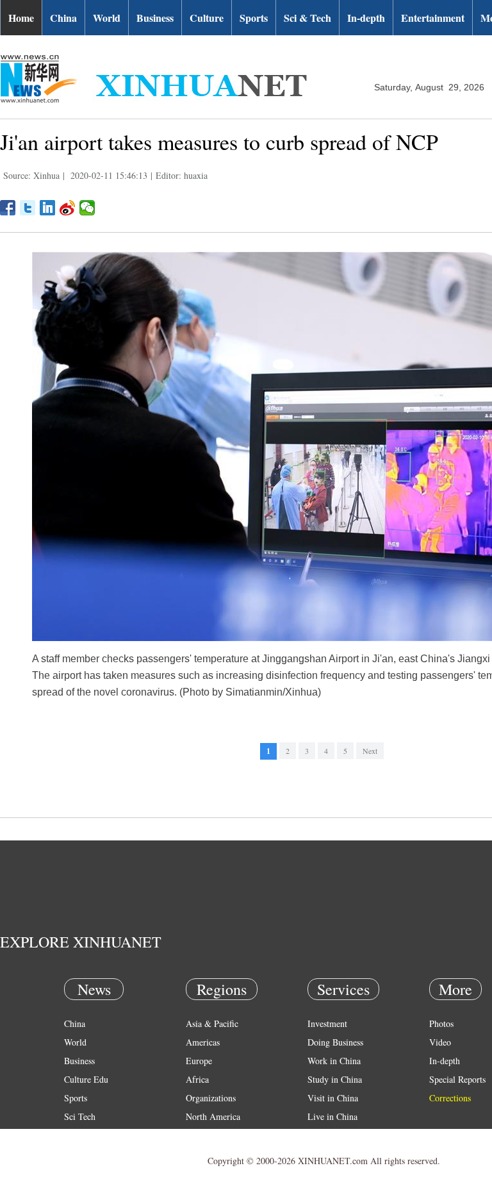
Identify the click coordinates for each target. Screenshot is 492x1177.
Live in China (332, 1116)
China (63, 17)
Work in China (334, 1061)
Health (76, 1135)
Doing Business (335, 1042)
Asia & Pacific (212, 1023)
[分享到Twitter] (28, 207)
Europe (199, 1061)
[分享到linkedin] (48, 207)
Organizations (211, 1098)
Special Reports (457, 1079)
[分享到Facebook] (8, 207)
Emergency (328, 1135)
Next (370, 751)
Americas (203, 1042)
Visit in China (333, 1098)
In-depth (366, 17)
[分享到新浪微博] (68, 207)
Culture (207, 17)
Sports (254, 17)
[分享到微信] (87, 207)
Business (155, 17)
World (106, 17)
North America (213, 1116)
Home (21, 17)
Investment (327, 1023)
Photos (441, 1023)
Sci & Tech (307, 17)
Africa (197, 1079)
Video (440, 1042)
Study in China (335, 1079)
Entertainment (432, 17)
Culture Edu (86, 1079)
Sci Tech (79, 1116)
